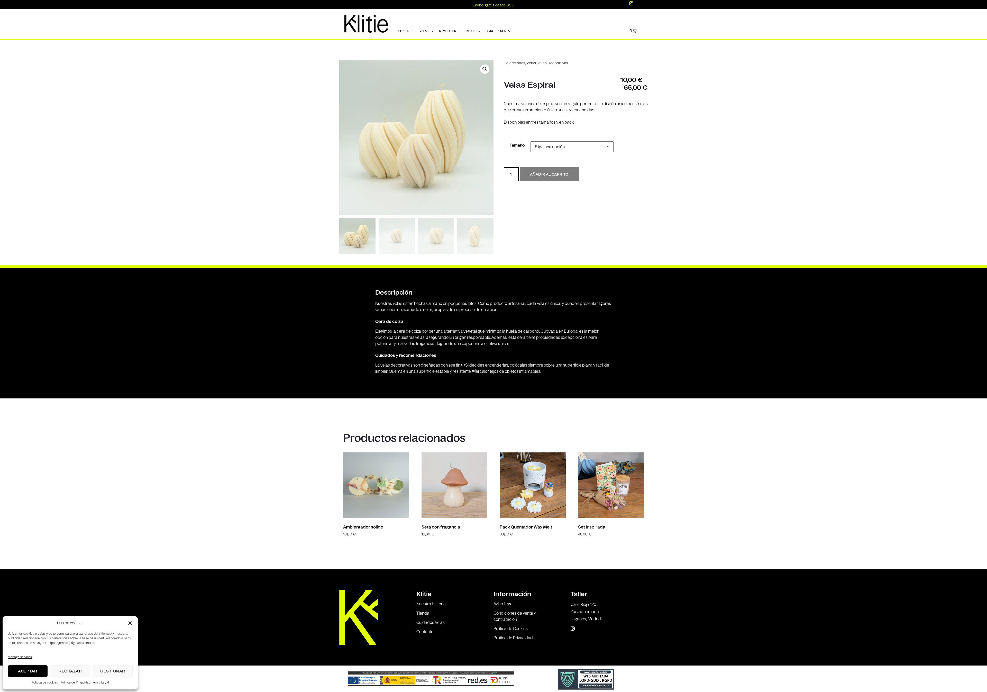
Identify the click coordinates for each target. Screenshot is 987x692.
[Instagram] (631, 3)
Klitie (471, 31)
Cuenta (504, 31)
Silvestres (447, 31)
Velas (424, 31)
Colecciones (514, 63)
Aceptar (27, 671)
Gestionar (112, 671)
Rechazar (70, 671)
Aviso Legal (101, 682)
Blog (489, 31)
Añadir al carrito (549, 174)
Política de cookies (45, 682)
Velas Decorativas (552, 63)
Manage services (20, 657)
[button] (130, 623)
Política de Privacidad (75, 682)
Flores (403, 31)
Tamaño (517, 145)
